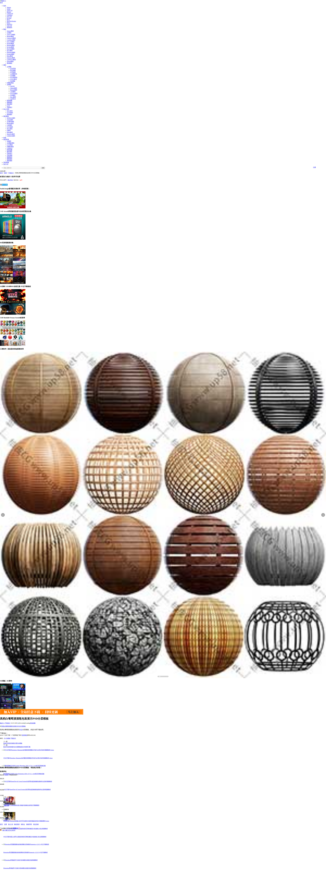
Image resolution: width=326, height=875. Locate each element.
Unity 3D (9, 26)
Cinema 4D (10, 13)
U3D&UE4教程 (11, 59)
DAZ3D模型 (13, 93)
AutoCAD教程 (11, 34)
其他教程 (9, 63)
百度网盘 (24, 735)
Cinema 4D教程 (11, 38)
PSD (20, 730)
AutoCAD (9, 10)
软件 (4, 5)
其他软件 (9, 27)
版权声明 (29, 824)
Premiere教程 (10, 54)
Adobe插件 (10, 119)
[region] (163, 515)
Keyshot (9, 18)
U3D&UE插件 (11, 136)
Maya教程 (10, 50)
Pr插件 (9, 130)
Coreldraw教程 (11, 40)
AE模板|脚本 (10, 143)
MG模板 (12, 81)
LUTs (8, 105)
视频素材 (9, 102)
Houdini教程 (10, 43)
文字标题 (13, 72)
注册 (314, 167)
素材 (4, 65)
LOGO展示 (13, 79)
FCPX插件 (10, 112)
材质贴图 (9, 100)
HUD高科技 (13, 77)
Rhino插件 (10, 132)
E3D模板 (12, 75)
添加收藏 (32, 723)
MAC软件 (10, 111)
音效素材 (9, 104)
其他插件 (9, 114)
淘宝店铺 (36, 824)
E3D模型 (12, 95)
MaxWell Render (11, 21)
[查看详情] (163, 515)
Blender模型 (13, 90)
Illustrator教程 (11, 45)
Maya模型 (13, 97)
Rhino (8, 22)
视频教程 (9, 157)
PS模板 (8, 738)
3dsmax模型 (13, 88)
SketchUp (9, 24)
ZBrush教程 (10, 61)
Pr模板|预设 (10, 82)
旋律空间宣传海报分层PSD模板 (12, 743)
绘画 (4, 137)
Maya (8, 19)
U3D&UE (13, 98)
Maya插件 (10, 128)
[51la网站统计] (19, 828)
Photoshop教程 (11, 52)
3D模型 (9, 84)
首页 (1, 2)
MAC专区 (6, 109)
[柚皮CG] (3, 1)
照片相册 (13, 70)
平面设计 (9, 107)
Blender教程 (10, 36)
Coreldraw (9, 15)
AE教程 (9, 33)
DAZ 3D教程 (10, 41)
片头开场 (13, 68)
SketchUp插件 (11, 134)
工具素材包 (13, 74)
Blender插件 (10, 123)
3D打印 (12, 86)
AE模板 (9, 66)
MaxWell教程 (10, 49)
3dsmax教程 (10, 31)
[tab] (158, 676)
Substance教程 (11, 57)
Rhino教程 (10, 56)
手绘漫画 (9, 155)
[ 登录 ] (6, 775)
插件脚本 (6, 116)
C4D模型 (13, 91)
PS (5, 738)
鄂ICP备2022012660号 (8, 830)
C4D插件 (9, 125)
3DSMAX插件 (11, 118)
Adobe (8, 9)
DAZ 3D (9, 16)
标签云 (23, 824)
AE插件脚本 (10, 121)
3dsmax (9, 7)
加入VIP (5, 164)
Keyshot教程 (10, 47)
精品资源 (6, 139)
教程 (4, 29)
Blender (9, 12)
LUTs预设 (10, 144)
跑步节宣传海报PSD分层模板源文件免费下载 (16, 747)
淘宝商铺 (6, 162)
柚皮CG (2, 723)
